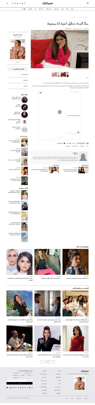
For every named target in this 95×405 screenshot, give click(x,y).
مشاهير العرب (86, 29)
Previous (86, 49)
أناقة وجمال (22, 375)
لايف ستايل (41, 9)
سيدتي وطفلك (48, 9)
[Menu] (88, 3)
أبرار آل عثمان (17, 106)
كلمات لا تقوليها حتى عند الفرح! (14, 169)
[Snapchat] (22, 3)
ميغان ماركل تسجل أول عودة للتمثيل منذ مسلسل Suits (14, 179)
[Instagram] (15, 3)
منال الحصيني (17, 128)
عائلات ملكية (18, 177)
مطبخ (29, 9)
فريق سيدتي (44, 383)
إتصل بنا (67, 398)
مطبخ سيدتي (58, 374)
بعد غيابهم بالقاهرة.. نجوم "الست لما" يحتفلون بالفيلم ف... (14, 141)
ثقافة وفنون (18, 148)
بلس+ (35, 9)
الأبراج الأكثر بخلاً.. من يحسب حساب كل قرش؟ (14, 160)
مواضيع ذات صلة (83, 246)
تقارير (60, 383)
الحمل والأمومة (15, 377)
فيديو (23, 9)
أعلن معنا (72, 398)
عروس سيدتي (58, 386)
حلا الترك (81, 83)
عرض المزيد (48, 361)
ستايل (59, 380)
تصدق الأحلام (25, 80)
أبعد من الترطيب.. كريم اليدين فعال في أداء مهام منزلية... (14, 234)
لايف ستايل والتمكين (28, 373)
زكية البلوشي (75, 153)
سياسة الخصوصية (78, 398)
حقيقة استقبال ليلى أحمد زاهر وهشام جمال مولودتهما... (14, 202)
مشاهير (72, 9)
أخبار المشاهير (75, 146)
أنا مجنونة (46, 83)
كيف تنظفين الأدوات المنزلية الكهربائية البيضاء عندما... (14, 212)
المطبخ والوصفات (15, 375)
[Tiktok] (17, 3)
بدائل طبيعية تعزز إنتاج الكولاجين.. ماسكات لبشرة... (14, 223)
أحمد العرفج (18, 123)
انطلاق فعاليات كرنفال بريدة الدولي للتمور (15, 151)
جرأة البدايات (26, 86)
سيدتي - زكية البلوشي (77, 29)
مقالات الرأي (24, 95)
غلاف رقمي (44, 390)
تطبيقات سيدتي (43, 386)
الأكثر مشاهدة (23, 188)
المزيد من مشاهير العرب (80, 288)
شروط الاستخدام (86, 398)
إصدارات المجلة (17, 35)
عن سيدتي (44, 377)
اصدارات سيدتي (57, 390)
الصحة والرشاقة (15, 373)
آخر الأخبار (45, 393)
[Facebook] (12, 3)
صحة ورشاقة (56, 9)
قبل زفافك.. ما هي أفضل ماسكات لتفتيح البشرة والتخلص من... (14, 192)
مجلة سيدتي (44, 370)
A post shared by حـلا (59, 137)
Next (33, 49)
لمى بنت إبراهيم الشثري (16, 99)
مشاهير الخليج (68, 146)
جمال (62, 9)
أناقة (67, 9)
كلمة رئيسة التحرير (19, 69)
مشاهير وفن (29, 375)
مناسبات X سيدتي (43, 374)
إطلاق (64, 83)
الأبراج (19, 158)
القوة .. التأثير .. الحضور (24, 74)
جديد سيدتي (24, 136)
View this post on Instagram (74, 115)
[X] (20, 3)
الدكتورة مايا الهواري (16, 114)
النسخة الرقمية (17, 62)
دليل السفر (58, 393)
